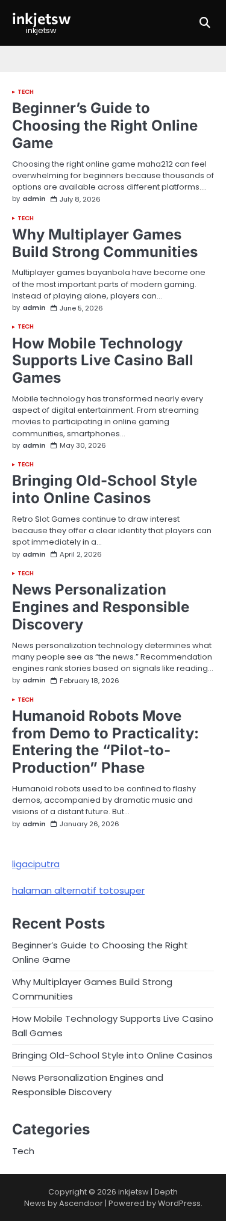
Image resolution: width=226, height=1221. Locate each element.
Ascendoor (81, 1203)
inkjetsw (41, 18)
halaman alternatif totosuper (78, 890)
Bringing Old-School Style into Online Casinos (104, 489)
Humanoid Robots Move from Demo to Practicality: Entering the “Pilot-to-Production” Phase (105, 741)
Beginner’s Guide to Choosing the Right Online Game (105, 125)
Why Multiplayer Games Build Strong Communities (105, 243)
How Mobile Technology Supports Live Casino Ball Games (102, 361)
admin (34, 199)
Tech (25, 92)
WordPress (179, 1203)
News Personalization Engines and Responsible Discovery (100, 607)
